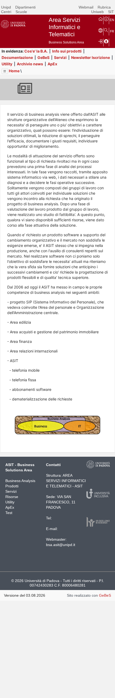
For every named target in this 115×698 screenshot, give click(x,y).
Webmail (86, 7)
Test (8, 513)
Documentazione (17, 57)
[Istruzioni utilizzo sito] (106, 18)
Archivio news (30, 64)
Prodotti (11, 486)
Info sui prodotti (67, 51)
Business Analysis (20, 481)
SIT (111, 12)
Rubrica (104, 7)
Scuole (21, 12)
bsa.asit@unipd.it (60, 545)
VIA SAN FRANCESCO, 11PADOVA (60, 502)
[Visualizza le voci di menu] (5, 71)
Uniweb (97, 12)
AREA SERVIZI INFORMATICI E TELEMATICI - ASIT (66, 480)
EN (112, 20)
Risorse (11, 497)
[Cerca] (106, 30)
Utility (7, 64)
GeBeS (43, 57)
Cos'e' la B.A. (36, 51)
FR (112, 31)
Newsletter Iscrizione (90, 57)
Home (14, 71)
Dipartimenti (25, 7)
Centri (6, 12)
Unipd (6, 7)
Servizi (60, 57)
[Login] (100, 41)
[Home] (100, 18)
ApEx (52, 64)
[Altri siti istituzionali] (100, 30)
